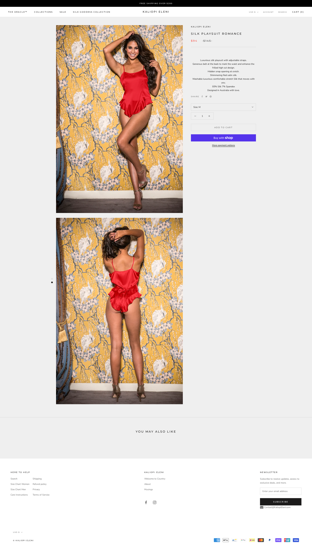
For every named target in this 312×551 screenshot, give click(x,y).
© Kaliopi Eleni (23, 540)
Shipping (37, 478)
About (147, 484)
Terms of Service (41, 494)
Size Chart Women (20, 484)
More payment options (223, 145)
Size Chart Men (18, 489)
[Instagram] (154, 502)
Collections (43, 12)
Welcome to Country (154, 478)
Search (282, 12)
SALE (63, 12)
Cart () (298, 12)
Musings (148, 489)
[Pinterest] (211, 96)
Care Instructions (19, 494)
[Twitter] (206, 96)
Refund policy (39, 484)
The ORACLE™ (17, 12)
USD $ (252, 12)
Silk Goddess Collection (91, 12)
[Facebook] (202, 96)
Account (268, 12)
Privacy (36, 489)
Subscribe (280, 502)
